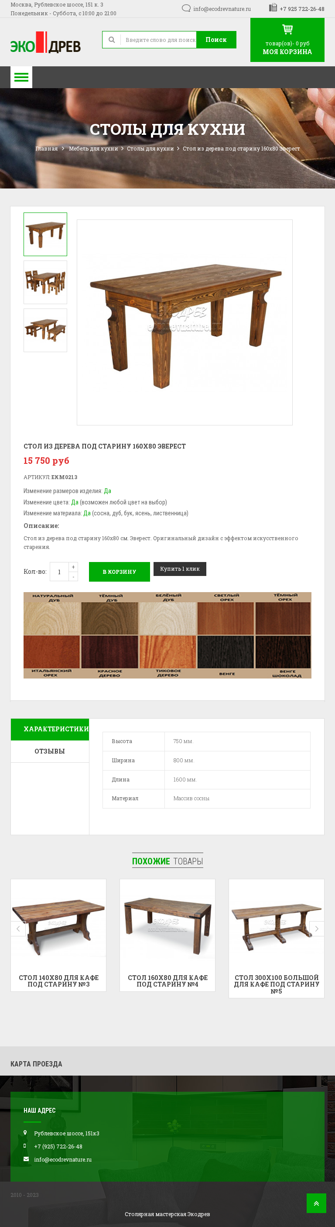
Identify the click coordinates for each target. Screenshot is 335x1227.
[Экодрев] (49, 42)
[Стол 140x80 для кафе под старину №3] (58, 926)
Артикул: (37, 476)
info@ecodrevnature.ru (222, 8)
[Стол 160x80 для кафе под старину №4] (167, 926)
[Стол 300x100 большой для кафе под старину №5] (276, 926)
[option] (45, 234)
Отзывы (49, 751)
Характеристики (56, 729)
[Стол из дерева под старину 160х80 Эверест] (45, 234)
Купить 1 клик (180, 568)
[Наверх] (316, 1205)
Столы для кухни (150, 148)
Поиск (216, 39)
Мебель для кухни (93, 148)
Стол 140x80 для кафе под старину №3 (59, 980)
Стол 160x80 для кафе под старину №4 (168, 980)
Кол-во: (35, 571)
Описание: (41, 525)
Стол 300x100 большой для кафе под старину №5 (277, 984)
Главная (46, 148)
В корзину (120, 571)
